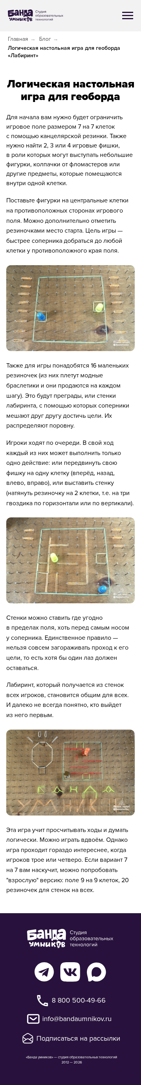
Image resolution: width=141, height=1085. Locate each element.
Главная (18, 39)
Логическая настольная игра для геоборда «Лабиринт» (64, 51)
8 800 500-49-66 (79, 1000)
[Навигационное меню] (127, 16)
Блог (45, 39)
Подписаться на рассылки (78, 1038)
